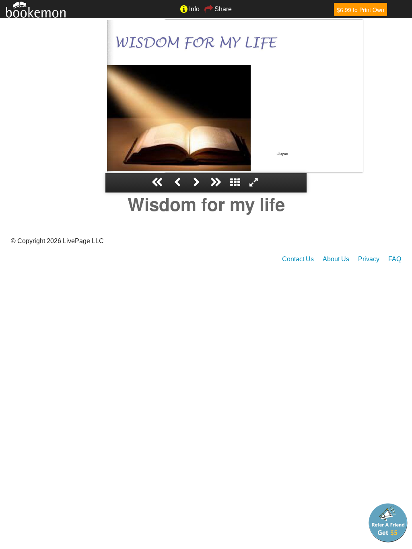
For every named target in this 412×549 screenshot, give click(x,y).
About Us (336, 259)
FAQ (394, 259)
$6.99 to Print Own (360, 10)
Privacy (368, 259)
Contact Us (298, 259)
